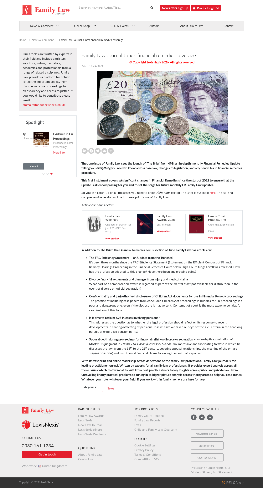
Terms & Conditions (147, 454)
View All (33, 166)
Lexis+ (138, 425)
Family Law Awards (91, 415)
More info (45, 152)
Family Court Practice (149, 415)
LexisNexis (85, 420)
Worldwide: (28, 466)
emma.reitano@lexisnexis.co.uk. (44, 104)
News (110, 388)
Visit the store (206, 445)
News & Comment (43, 40)
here (212, 192)
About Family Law (191, 26)
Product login (206, 8)
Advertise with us (206, 457)
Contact (228, 26)
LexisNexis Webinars (92, 434)
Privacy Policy (143, 450)
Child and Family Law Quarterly (155, 429)
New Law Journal (90, 425)
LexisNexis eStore (90, 429)
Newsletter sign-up (175, 8)
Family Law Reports (147, 420)
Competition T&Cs (146, 459)
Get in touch (47, 454)
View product (112, 238)
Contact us (85, 459)
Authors (154, 26)
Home (22, 40)
